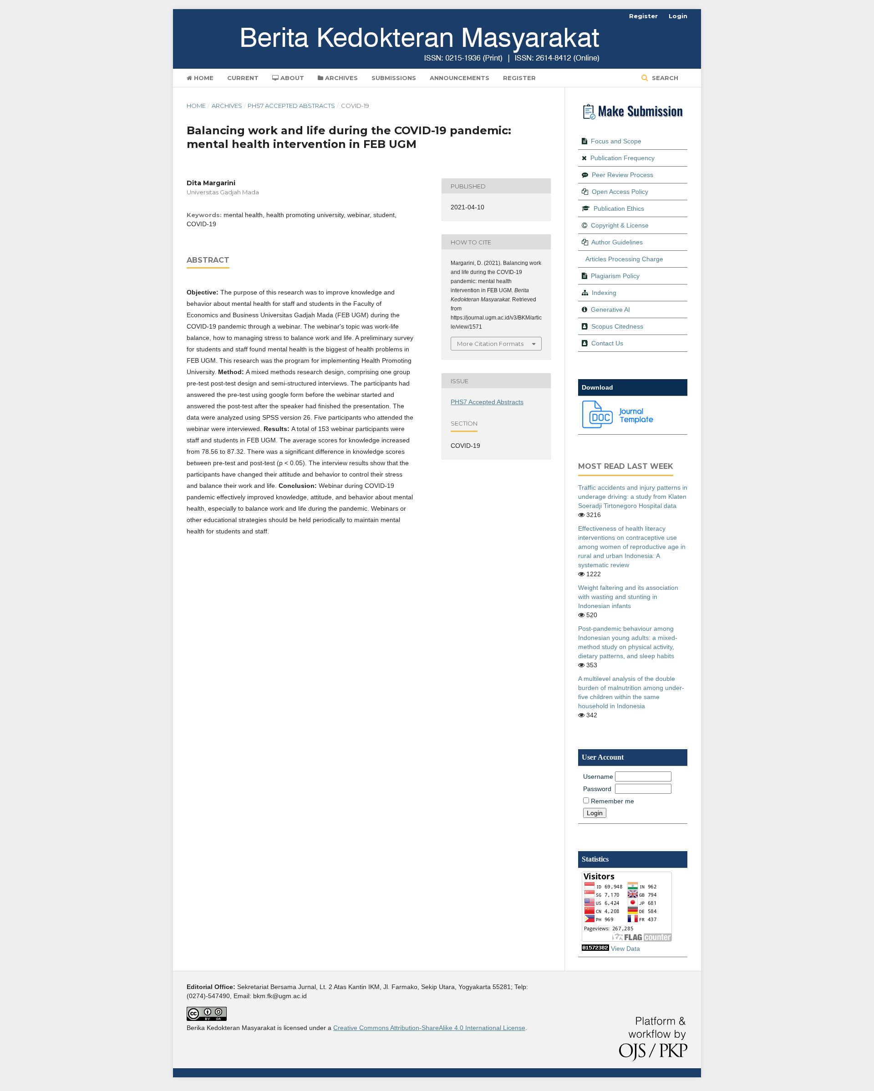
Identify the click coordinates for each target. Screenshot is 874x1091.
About (291, 77)
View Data (625, 948)
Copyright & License (620, 225)
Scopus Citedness (617, 326)
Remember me (612, 801)
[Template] (618, 426)
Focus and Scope (616, 141)
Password (597, 788)
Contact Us (607, 343)
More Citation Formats (490, 343)
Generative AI (610, 309)
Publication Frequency (622, 158)
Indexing (604, 292)
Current (243, 77)
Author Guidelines (617, 242)
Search (664, 77)
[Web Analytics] (595, 948)
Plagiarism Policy (615, 275)
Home (202, 77)
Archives (340, 77)
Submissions (393, 77)
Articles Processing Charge (624, 259)
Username (598, 776)
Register (519, 77)
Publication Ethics (619, 208)
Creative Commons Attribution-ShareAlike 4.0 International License (429, 1027)
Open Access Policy (620, 191)
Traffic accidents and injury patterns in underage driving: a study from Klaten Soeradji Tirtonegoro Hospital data (632, 496)
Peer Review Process (622, 174)
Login (678, 16)
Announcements (459, 77)
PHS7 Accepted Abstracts (291, 105)
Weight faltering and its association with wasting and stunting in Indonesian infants (628, 596)
